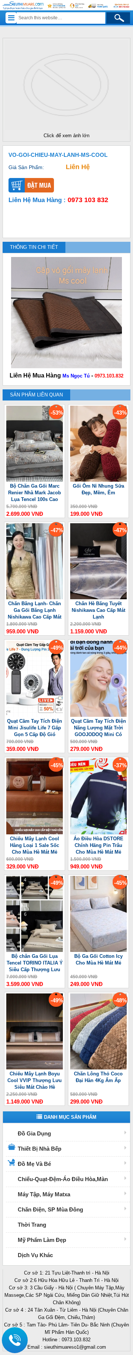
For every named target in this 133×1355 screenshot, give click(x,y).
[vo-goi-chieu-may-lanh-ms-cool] (66, 130)
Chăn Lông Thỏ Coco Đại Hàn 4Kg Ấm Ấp (98, 1077)
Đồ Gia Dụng (34, 1133)
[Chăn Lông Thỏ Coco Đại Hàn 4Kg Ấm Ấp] (98, 1068)
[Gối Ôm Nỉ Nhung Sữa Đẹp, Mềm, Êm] (98, 480)
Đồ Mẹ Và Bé (34, 1164)
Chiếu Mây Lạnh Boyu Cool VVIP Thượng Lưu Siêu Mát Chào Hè (34, 1080)
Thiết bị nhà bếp (39, 1148)
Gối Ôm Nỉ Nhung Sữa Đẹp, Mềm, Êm (98, 489)
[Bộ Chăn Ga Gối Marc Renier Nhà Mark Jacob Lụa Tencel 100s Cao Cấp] (34, 480)
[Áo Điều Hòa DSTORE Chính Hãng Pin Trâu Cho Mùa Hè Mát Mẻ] (98, 832)
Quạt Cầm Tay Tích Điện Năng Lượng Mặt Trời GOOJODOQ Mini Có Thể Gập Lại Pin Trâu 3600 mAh (98, 728)
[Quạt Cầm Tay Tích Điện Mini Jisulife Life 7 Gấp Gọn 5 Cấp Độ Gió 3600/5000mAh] (34, 715)
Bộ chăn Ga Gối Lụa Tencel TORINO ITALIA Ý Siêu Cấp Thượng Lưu (35, 962)
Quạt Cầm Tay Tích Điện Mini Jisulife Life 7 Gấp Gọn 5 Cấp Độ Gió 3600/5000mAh (34, 728)
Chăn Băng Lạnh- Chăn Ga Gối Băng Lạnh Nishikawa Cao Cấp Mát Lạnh (34, 610)
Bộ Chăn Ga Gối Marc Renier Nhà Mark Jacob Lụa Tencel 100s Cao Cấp (34, 493)
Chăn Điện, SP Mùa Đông (50, 1209)
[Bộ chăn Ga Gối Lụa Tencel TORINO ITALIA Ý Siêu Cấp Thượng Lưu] (34, 950)
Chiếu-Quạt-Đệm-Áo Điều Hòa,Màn (63, 1179)
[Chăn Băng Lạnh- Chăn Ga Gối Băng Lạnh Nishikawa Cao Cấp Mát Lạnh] (34, 597)
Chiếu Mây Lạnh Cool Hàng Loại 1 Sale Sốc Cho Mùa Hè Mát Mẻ (34, 845)
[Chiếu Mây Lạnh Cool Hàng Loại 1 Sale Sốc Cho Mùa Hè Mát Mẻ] (34, 832)
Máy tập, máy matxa (44, 1194)
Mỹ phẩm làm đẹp (42, 1240)
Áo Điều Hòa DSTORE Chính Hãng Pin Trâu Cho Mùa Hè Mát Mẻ (98, 845)
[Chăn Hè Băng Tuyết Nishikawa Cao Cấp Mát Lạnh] (98, 597)
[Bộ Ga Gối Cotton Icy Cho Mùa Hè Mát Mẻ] (98, 950)
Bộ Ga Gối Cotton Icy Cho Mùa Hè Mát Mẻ (98, 959)
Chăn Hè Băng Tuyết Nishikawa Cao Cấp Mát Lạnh (98, 610)
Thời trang (32, 1225)
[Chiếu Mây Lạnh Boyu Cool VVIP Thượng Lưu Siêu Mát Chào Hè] (34, 1068)
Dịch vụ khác (35, 1255)
